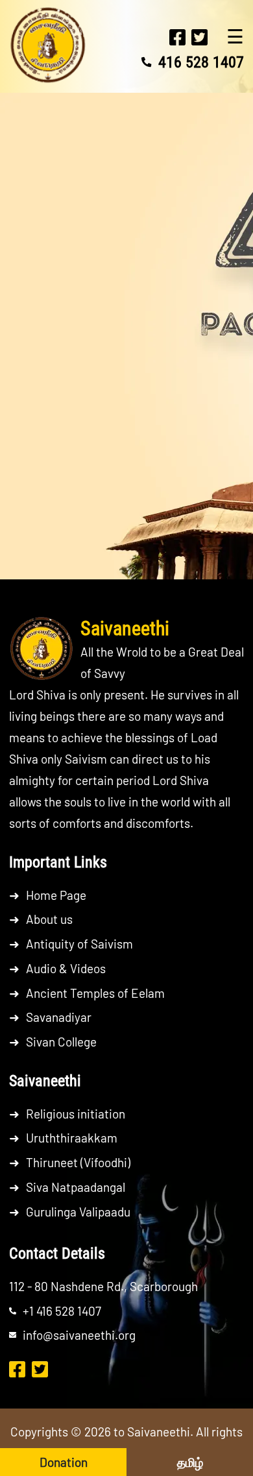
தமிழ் (190, 1462)
